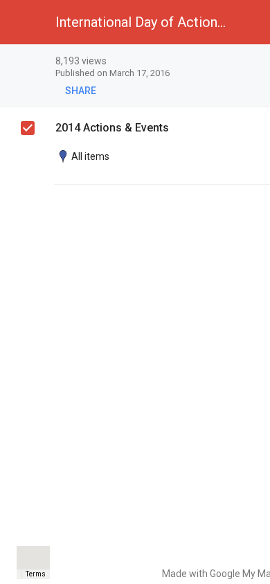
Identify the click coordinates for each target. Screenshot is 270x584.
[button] (22, 22)
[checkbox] (28, 128)
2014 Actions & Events (112, 127)
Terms (36, 574)
